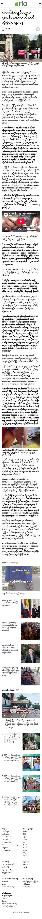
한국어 (25, 839)
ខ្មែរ (25, 845)
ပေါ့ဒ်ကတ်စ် (5, 867)
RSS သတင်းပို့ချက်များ (8, 887)
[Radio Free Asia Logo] (21, 3)
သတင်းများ (5, 831)
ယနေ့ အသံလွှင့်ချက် (8, 864)
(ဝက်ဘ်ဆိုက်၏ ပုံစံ (7, 906)
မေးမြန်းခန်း (5, 834)
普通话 (25, 831)
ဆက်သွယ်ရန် (27, 887)
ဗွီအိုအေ (4, 901)
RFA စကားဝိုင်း (6, 842)
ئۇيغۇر (25, 850)
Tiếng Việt (26, 853)
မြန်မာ (24, 837)
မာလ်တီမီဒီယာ (6, 837)
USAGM (4, 898)
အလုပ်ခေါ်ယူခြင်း (7, 896)
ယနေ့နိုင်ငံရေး (6, 839)
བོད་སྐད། (25, 847)
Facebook (5, 881)
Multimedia (26, 864)
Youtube (25, 867)
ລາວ (24, 842)
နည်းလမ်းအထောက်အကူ (9, 904)
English (25, 856)
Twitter (4, 884)
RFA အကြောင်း (6, 850)
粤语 (24, 834)
